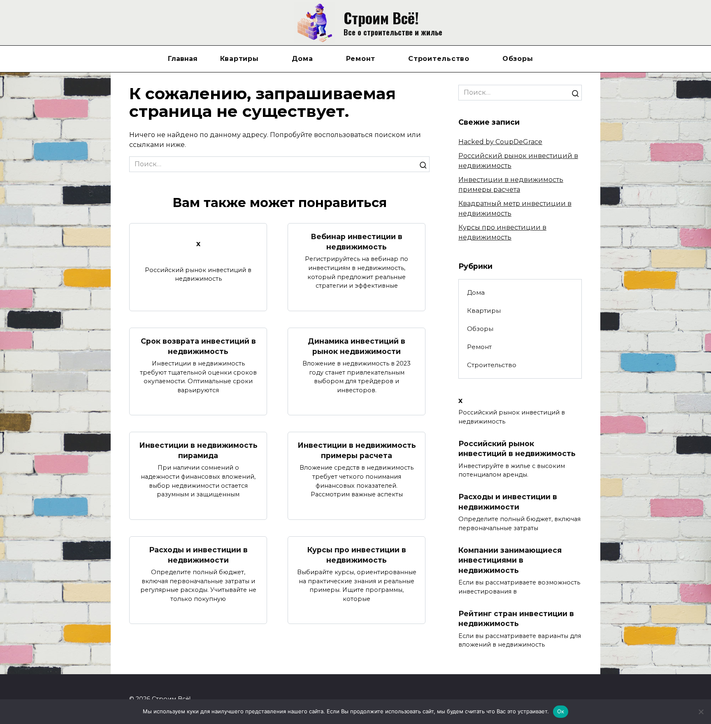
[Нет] (701, 712)
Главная (183, 59)
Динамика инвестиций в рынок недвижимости (356, 346)
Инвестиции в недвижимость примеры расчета (356, 450)
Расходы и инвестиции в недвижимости (198, 554)
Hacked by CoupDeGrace (500, 142)
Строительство (438, 59)
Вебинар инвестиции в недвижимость (356, 241)
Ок (561, 711)
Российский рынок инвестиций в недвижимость (517, 448)
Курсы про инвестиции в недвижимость (356, 554)
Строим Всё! (381, 17)
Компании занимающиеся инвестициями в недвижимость (510, 559)
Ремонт (361, 59)
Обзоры (517, 59)
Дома (302, 59)
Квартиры (239, 59)
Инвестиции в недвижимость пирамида (198, 450)
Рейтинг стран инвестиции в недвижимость (516, 618)
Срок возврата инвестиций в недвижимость (198, 346)
